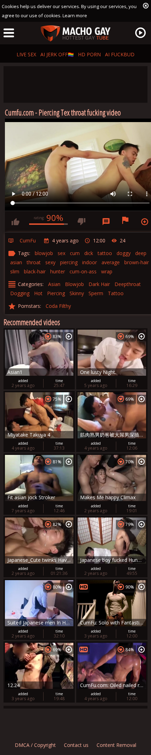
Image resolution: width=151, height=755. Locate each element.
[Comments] (106, 221)
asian (16, 262)
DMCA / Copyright (35, 745)
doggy (124, 253)
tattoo (105, 253)
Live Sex (26, 54)
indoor (89, 262)
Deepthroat (127, 284)
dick (88, 253)
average (110, 262)
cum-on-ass (83, 271)
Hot (38, 293)
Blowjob (74, 284)
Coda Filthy (58, 306)
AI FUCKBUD (119, 54)
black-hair (35, 271)
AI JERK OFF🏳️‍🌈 (57, 54)
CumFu (28, 240)
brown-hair (136, 262)
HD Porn (89, 54)
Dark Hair (99, 284)
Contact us (76, 745)
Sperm (95, 293)
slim (14, 271)
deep (140, 253)
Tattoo (116, 293)
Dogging (19, 293)
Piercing (56, 293)
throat (34, 262)
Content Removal (116, 745)
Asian (54, 284)
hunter (57, 271)
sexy (50, 262)
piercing (69, 262)
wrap (106, 271)
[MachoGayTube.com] (75, 33)
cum (75, 253)
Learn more (75, 15)
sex (61, 253)
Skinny (77, 293)
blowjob (44, 253)
